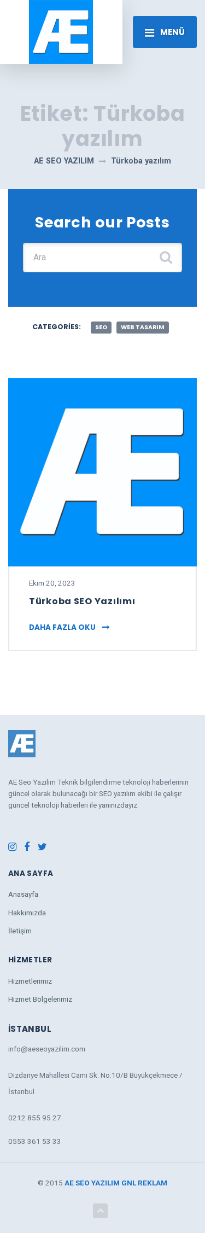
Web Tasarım (143, 327)
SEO (101, 327)
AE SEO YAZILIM (92, 1182)
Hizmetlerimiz (30, 981)
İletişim (20, 930)
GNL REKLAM (144, 1182)
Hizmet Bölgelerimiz (40, 999)
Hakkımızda (27, 912)
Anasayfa (23, 894)
